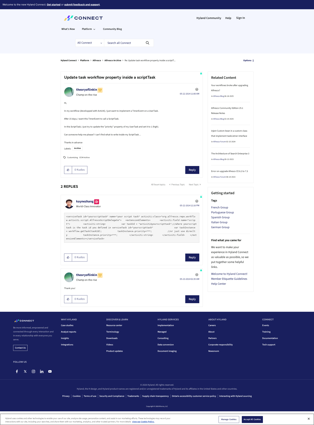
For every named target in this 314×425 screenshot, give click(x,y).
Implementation (166, 325)
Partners (212, 338)
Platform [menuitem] (87, 29)
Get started (53, 4)
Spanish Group (220, 217)
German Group (220, 227)
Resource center (114, 325)
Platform (84, 60)
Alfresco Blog (218, 96)
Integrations (67, 344)
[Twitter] (25, 371)
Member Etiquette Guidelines (229, 279)
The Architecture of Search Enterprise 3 (230, 153)
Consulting (163, 338)
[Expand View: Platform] (94, 29)
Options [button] (247, 60)
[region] (157, 419)
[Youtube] (50, 371)
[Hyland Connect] (83, 18)
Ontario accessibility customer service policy (194, 396)
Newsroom (213, 351)
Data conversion (166, 344)
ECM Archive (84, 157)
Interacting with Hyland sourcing (235, 396)
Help (228, 18)
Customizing (72, 157)
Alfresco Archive (113, 60)
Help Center (218, 284)
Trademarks (133, 396)
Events (265, 325)
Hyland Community (208, 18)
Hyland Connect (69, 60)
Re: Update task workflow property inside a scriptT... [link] (150, 60)
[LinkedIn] (41, 371)
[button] (68, 170)
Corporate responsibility (220, 344)
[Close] (308, 418)
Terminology (112, 332)
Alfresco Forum (219, 141)
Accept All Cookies (252, 419)
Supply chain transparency (155, 396)
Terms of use (90, 396)
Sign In (240, 18)
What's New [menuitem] (68, 29)
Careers (212, 325)
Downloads (112, 338)
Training (266, 332)
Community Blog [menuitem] (112, 29)
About (211, 332)
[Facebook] (17, 371)
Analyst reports (68, 332)
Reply (192, 170)
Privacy (66, 396)
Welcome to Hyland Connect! (229, 274)
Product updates (114, 351)
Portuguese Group (222, 212)
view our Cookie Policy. (143, 421)
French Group (219, 207)
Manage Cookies (229, 419)
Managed (162, 332)
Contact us (20, 347)
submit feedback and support (82, 4)
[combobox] (129, 43)
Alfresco (97, 60)
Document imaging (167, 351)
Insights (65, 338)
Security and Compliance (111, 396)
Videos (109, 344)
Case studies (67, 325)
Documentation (270, 338)
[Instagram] (33, 371)
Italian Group (219, 222)
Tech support (268, 344)
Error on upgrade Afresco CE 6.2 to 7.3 (229, 171)
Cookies (77, 396)
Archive (77, 148)
